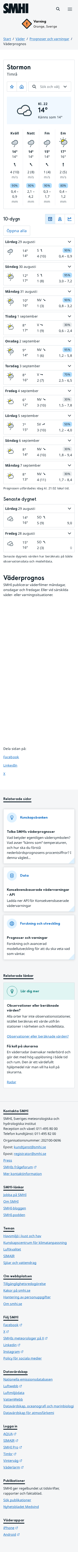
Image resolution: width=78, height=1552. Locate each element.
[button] (58, 9)
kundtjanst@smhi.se (30, 1147)
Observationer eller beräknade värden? (38, 1036)
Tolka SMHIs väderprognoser (31, 831)
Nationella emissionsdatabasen (28, 1379)
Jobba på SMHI (14, 1194)
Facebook (14, 756)
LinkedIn (14, 765)
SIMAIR (9, 1256)
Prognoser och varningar (49, 39)
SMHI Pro (33, 1447)
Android (32, 1534)
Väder (20, 39)
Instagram (33, 1351)
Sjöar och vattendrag (19, 1262)
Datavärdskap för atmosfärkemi (28, 1412)
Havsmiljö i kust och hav (22, 1236)
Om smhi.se (12, 1303)
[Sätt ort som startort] (22, 87)
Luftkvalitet (12, 1249)
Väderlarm (33, 1467)
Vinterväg (33, 1460)
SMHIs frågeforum (39, 1167)
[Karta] (60, 219)
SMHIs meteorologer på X (39, 1338)
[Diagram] (70, 219)
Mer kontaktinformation (22, 1173)
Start (7, 39)
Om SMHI (11, 1201)
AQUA (30, 1433)
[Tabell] (50, 219)
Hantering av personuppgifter (27, 1297)
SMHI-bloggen (14, 1208)
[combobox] (49, 86)
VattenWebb (13, 1399)
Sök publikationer (17, 1500)
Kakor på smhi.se (16, 1290)
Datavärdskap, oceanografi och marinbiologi (38, 1406)
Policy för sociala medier (22, 1358)
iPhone (31, 1527)
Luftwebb (33, 1386)
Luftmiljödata (13, 1392)
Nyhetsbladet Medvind (21, 1506)
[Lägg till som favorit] (12, 87)
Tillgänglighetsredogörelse (24, 1283)
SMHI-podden (14, 1215)
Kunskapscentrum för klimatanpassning (35, 1242)
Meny (69, 13)
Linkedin (32, 1344)
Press (7, 1160)
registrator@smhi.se (30, 1153)
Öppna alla (17, 230)
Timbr (30, 1453)
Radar (11, 1082)
